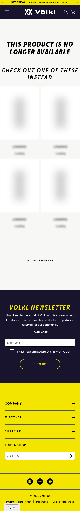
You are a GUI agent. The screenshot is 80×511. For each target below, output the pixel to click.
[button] (7, 12)
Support (13, 431)
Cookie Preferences (63, 501)
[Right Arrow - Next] (77, 2)
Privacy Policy (61, 351)
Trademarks (42, 501)
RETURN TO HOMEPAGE (40, 260)
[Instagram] (40, 481)
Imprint (10, 501)
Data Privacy (24, 501)
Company (13, 403)
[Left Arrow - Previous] (2, 2)
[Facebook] (30, 481)
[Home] (40, 12)
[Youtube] (50, 481)
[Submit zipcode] (71, 456)
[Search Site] (65, 12)
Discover (13, 417)
